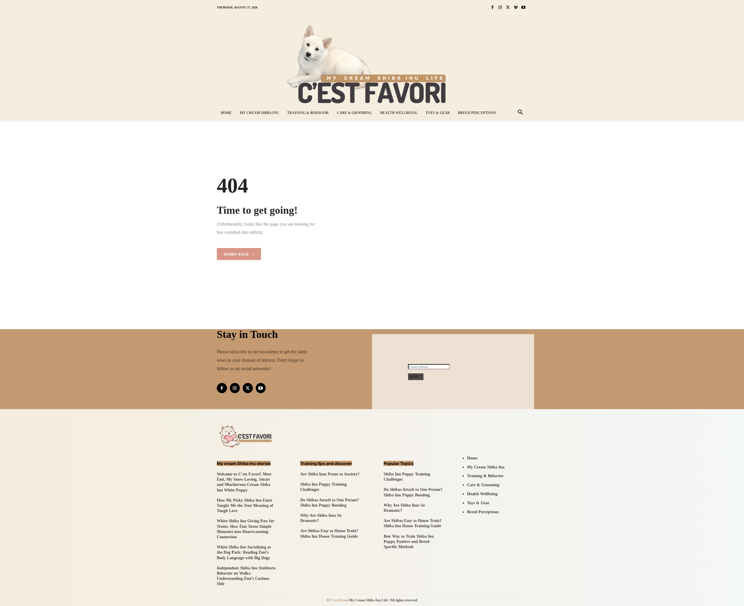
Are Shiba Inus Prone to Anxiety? (330, 474)
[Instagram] (500, 8)
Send (414, 376)
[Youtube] (523, 8)
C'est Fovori (339, 600)
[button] (520, 113)
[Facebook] (492, 8)
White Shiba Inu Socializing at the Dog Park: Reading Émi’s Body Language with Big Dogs (244, 552)
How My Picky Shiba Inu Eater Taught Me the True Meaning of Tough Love (245, 505)
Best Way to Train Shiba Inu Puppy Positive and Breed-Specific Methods (409, 541)
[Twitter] (508, 8)
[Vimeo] (516, 8)
